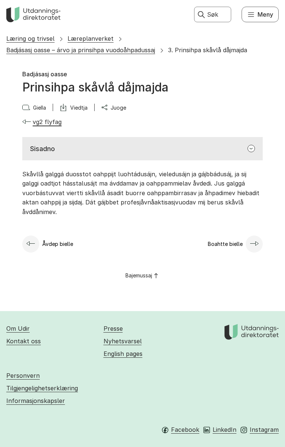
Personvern (23, 375)
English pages (123, 353)
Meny (265, 14)
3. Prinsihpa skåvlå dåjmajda (207, 50)
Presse (113, 328)
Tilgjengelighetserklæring (42, 388)
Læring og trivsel (30, 38)
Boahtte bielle (225, 244)
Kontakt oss (23, 341)
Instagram (264, 429)
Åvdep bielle (57, 244)
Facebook (185, 429)
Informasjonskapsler (35, 400)
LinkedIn (224, 429)
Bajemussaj (138, 275)
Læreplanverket (91, 38)
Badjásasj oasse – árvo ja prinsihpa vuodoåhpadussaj (80, 50)
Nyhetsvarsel (123, 341)
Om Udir (18, 328)
